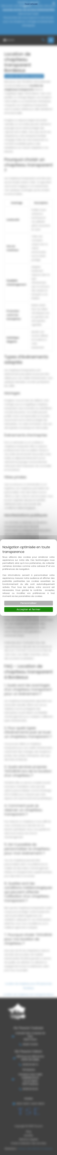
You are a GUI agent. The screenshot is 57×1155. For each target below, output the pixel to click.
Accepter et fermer (28, 609)
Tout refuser (31, 3)
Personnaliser (28, 603)
